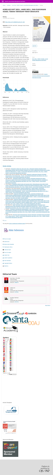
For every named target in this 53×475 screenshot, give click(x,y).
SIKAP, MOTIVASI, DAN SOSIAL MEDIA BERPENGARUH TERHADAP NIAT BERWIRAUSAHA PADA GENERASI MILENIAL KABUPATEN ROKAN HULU (25, 205)
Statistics (6, 266)
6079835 (16, 292)
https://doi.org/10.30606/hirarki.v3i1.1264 (15, 22)
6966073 (16, 282)
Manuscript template (9, 244)
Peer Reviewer (7, 260)
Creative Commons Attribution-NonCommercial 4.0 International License (41, 75)
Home (4, 5)
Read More (47, 305)
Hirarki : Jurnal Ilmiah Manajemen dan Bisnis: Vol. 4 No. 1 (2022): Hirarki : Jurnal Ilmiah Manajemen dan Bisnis (27, 191)
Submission (6, 241)
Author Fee (6, 255)
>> (5, 220)
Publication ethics (8, 247)
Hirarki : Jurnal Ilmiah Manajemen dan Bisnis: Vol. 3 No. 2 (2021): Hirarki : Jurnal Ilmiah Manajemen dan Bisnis (28, 212)
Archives (8, 5)
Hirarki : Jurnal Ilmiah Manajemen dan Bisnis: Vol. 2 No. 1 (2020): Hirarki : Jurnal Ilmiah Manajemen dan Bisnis (27, 176)
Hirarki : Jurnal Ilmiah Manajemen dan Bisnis (15, 1)
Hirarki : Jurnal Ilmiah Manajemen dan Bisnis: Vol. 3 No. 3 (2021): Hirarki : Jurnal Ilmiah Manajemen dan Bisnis (27, 207)
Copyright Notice (8, 263)
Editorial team (7, 249)
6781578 (16, 302)
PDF (35, 46)
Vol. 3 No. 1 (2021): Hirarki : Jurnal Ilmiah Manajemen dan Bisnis (25, 5)
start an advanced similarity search (17, 223)
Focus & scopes (7, 239)
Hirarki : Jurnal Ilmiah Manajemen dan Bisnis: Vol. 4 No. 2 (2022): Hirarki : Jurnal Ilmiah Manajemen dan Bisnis (28, 186)
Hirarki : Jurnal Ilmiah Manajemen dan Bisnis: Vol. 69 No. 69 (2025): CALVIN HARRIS (27, 197)
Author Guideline (8, 257)
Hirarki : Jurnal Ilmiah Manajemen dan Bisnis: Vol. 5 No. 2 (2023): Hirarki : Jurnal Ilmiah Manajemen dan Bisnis (27, 203)
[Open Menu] (2, 1)
